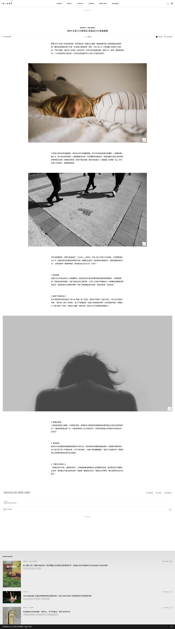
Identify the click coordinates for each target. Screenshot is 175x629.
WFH (15, 492)
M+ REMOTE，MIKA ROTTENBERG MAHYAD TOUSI (65, 565)
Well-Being (91, 28)
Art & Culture (33, 561)
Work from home (8, 492)
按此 (27, 626)
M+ (24, 568)
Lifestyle (83, 28)
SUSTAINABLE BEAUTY (52, 614)
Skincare (31, 607)
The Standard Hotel (28, 599)
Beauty (25, 607)
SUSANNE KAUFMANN (29, 614)
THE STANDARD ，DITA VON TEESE (57, 596)
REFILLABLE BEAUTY (40, 614)
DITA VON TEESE (45, 599)
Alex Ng (89, 37)
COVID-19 (27, 492)
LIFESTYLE (20, 492)
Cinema (39, 568)
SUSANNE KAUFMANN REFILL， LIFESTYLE (46, 611)
